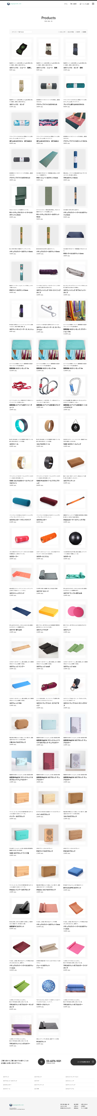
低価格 (84, 32)
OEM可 (78, 32)
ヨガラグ (36, 1081)
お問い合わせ (84, 1104)
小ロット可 (62, 32)
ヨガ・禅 (36, 1089)
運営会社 (76, 1108)
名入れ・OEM (64, 1106)
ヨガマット (6, 1077)
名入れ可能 (71, 32)
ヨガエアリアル (70, 1089)
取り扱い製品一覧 (65, 1104)
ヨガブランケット (39, 1085)
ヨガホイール (6, 1089)
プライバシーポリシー (13, 1108)
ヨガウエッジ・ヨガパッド (10, 1081)
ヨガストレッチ (70, 1081)
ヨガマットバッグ (70, 1085)
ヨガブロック (38, 1077)
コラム (65, 4)
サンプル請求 (85, 4)
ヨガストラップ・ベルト (72, 1077)
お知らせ (76, 1106)
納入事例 (76, 1104)
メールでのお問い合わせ (83, 1062)
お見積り (74, 4)
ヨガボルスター (7, 1085)
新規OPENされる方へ (66, 1108)
